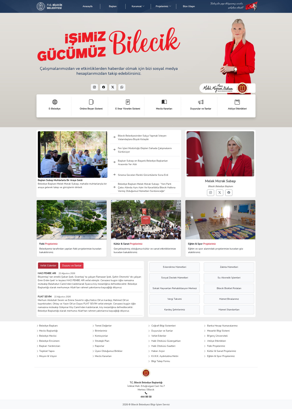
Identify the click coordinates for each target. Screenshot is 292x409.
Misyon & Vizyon (48, 356)
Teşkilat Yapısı (47, 351)
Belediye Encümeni (49, 341)
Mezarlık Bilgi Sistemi (218, 330)
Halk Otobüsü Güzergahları (165, 341)
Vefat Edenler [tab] (48, 265)
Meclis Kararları (103, 356)
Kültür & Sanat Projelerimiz (221, 351)
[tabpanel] (90, 293)
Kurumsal (137, 6)
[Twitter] (112, 87)
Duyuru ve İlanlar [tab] (71, 265)
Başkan (113, 6)
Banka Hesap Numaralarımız (221, 325)
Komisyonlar (101, 335)
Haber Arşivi (157, 351)
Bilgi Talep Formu (160, 361)
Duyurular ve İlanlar (161, 330)
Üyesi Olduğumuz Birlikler (108, 351)
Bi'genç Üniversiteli (217, 335)
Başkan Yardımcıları (49, 346)
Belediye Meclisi (47, 335)
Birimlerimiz (100, 330)
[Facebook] (103, 87)
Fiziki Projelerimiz (215, 346)
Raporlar (99, 346)
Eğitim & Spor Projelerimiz (220, 356)
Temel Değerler (103, 325)
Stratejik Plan (101, 341)
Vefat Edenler (158, 335)
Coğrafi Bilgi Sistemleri (163, 325)
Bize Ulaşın (189, 6)
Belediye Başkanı (48, 325)
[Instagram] (94, 87)
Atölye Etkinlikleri (216, 341)
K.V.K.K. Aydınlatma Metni (164, 356)
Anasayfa (87, 6)
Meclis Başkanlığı (48, 330)
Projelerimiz (162, 6)
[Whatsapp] (121, 87)
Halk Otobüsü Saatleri (162, 346)
